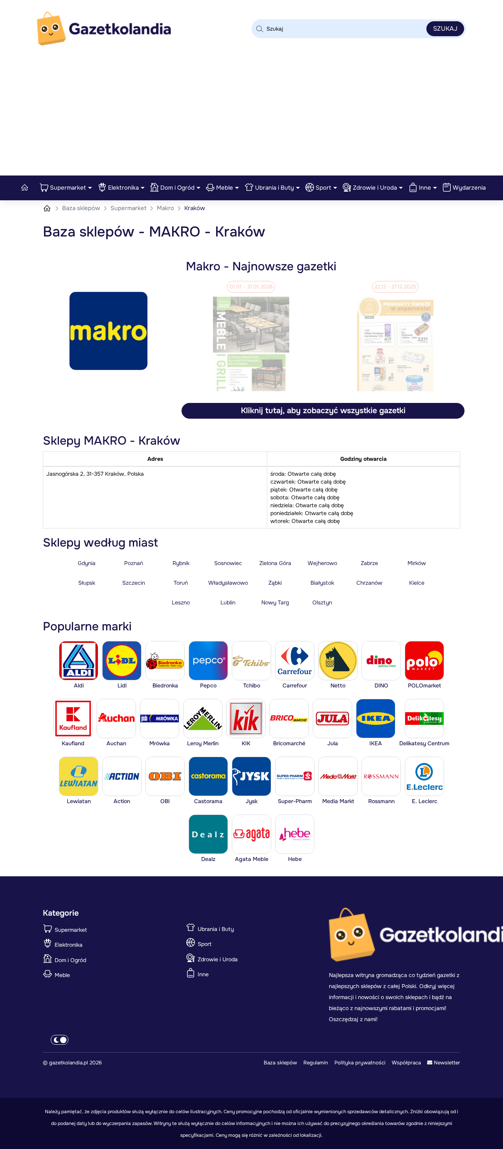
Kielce (416, 582)
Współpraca (406, 1062)
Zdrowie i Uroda (375, 188)
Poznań (133, 563)
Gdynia (86, 563)
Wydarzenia (469, 188)
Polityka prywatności (360, 1062)
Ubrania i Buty (274, 188)
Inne (425, 188)
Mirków (417, 563)
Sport (323, 188)
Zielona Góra (275, 563)
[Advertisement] (251, 116)
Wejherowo (322, 563)
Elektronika (123, 188)
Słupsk (86, 582)
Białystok (322, 582)
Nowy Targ (275, 602)
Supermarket (68, 188)
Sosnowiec (228, 563)
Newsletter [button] (446, 1062)
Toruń (181, 582)
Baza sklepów (82, 208)
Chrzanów (369, 582)
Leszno (181, 602)
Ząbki (275, 582)
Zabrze (369, 563)
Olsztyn (322, 602)
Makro (166, 208)
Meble (224, 188)
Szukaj (445, 28)
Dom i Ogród (177, 188)
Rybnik (181, 563)
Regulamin (315, 1062)
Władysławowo (228, 582)
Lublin (227, 602)
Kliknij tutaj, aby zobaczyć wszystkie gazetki (323, 411)
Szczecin (133, 582)
